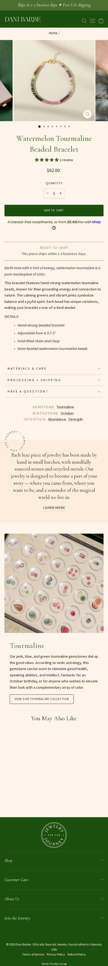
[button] (47, 159)
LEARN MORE (54, 507)
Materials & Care (27, 368)
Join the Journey (17, 918)
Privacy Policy (56, 954)
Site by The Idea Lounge (54, 963)
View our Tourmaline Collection (41, 699)
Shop (8, 860)
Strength (75, 419)
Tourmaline (65, 407)
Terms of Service (33, 954)
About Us (11, 899)
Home (53, 33)
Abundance (57, 419)
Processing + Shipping (34, 380)
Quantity (54, 183)
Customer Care (16, 879)
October (67, 413)
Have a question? (28, 391)
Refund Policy (77, 954)
